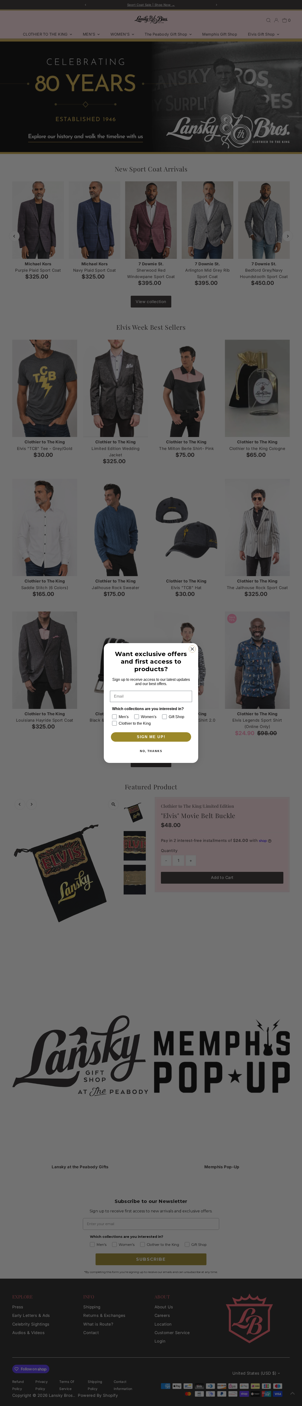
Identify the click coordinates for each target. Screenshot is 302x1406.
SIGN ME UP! (151, 737)
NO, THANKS (151, 751)
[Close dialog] (192, 649)
